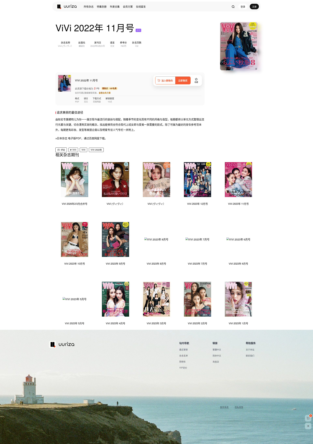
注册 (254, 6)
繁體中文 (217, 349)
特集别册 (102, 6)
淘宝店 (216, 361)
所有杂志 (89, 6)
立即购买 (182, 80)
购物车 (182, 361)
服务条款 (224, 407)
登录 (243, 6)
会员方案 (128, 6)
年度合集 (115, 6)
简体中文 (217, 355)
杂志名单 (183, 355)
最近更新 (183, 349)
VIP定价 (183, 367)
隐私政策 (239, 407)
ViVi (74, 149)
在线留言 (141, 6)
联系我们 (250, 355)
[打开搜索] (233, 6)
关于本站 (250, 349)
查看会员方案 (105, 92)
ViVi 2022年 (96, 149)
